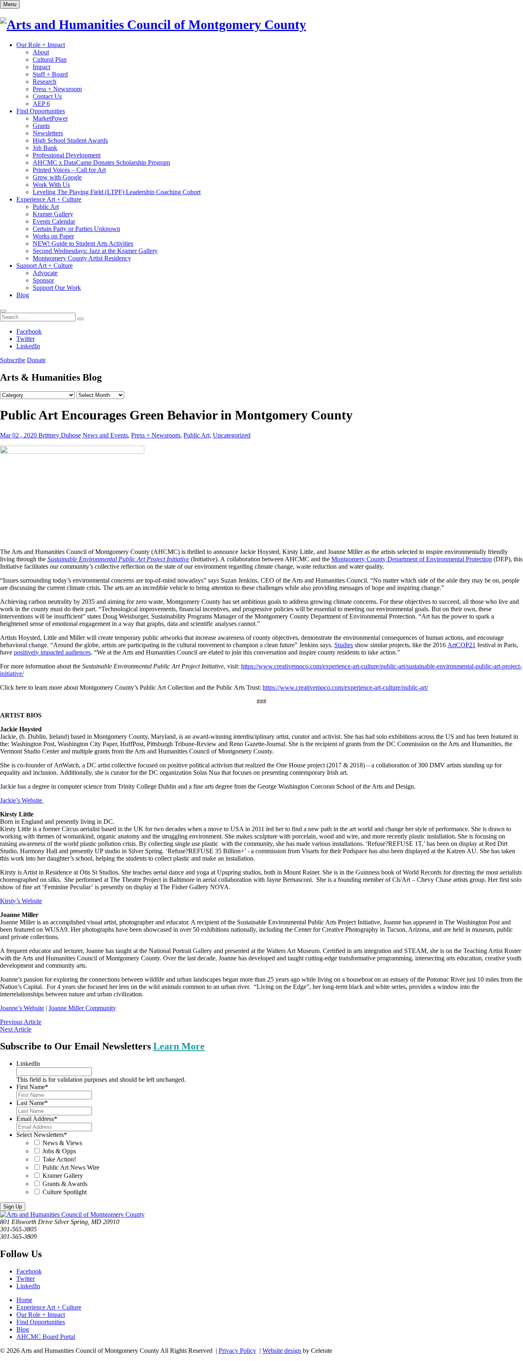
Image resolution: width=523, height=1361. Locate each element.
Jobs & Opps (59, 1151)
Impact (41, 66)
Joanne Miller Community (82, 1007)
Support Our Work (57, 287)
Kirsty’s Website (21, 900)
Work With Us (51, 184)
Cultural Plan (50, 59)
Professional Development (67, 155)
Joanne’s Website (22, 1007)
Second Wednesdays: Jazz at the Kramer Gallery (95, 250)
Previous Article (20, 1021)
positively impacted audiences (52, 652)
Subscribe (12, 360)
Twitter (25, 338)
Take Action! (59, 1159)
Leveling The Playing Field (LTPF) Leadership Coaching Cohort (117, 191)
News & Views (62, 1142)
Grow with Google (57, 177)
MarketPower (50, 118)
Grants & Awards (64, 1183)
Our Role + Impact (40, 44)
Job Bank (45, 147)
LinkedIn (28, 346)
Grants (41, 125)
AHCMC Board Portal (45, 1336)
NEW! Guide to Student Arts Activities (83, 243)
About (41, 52)
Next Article (15, 1029)
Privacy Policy (237, 1350)
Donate (36, 360)
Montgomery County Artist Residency (82, 258)
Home (24, 1299)
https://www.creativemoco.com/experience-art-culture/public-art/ (345, 687)
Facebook (29, 331)
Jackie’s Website (21, 800)
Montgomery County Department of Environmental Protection (411, 559)
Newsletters (48, 133)
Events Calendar (54, 221)
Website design (281, 1350)
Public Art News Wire (70, 1167)
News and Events (105, 435)
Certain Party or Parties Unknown (76, 228)
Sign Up (12, 1207)
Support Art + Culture (44, 265)
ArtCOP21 (461, 644)
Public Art (46, 206)
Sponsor (43, 280)
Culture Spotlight (64, 1191)
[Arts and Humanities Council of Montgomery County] (153, 24)
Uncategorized (231, 435)
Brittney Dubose (59, 435)
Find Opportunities (40, 111)
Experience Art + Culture (48, 199)
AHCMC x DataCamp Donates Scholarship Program (101, 162)
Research (44, 81)
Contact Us (47, 96)
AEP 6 (41, 103)
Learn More (179, 1046)
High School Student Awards (70, 140)
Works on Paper (53, 236)
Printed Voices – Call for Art (69, 169)
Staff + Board (50, 74)
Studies (343, 644)
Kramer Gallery (53, 214)
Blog (22, 294)
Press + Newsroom (57, 88)
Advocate (45, 272)
